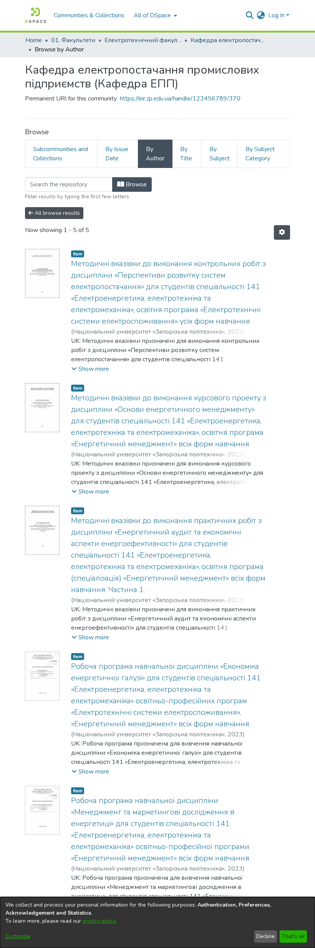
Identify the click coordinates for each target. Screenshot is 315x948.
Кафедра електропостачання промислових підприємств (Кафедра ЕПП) (229, 40)
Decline (265, 936)
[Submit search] (250, 15)
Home (33, 40)
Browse (135, 184)
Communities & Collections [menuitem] (89, 15)
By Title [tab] (186, 154)
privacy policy (99, 921)
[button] (90, 369)
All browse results (56, 213)
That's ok (293, 936)
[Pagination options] (282, 232)
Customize (17, 936)
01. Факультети (73, 40)
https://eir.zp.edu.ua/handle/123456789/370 (180, 98)
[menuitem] (154, 15)
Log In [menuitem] (276, 15)
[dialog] (157, 922)
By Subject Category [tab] (260, 154)
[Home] (35, 15)
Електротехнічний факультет (142, 40)
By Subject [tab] (219, 154)
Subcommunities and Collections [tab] (60, 154)
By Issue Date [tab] (116, 154)
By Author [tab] (155, 154)
